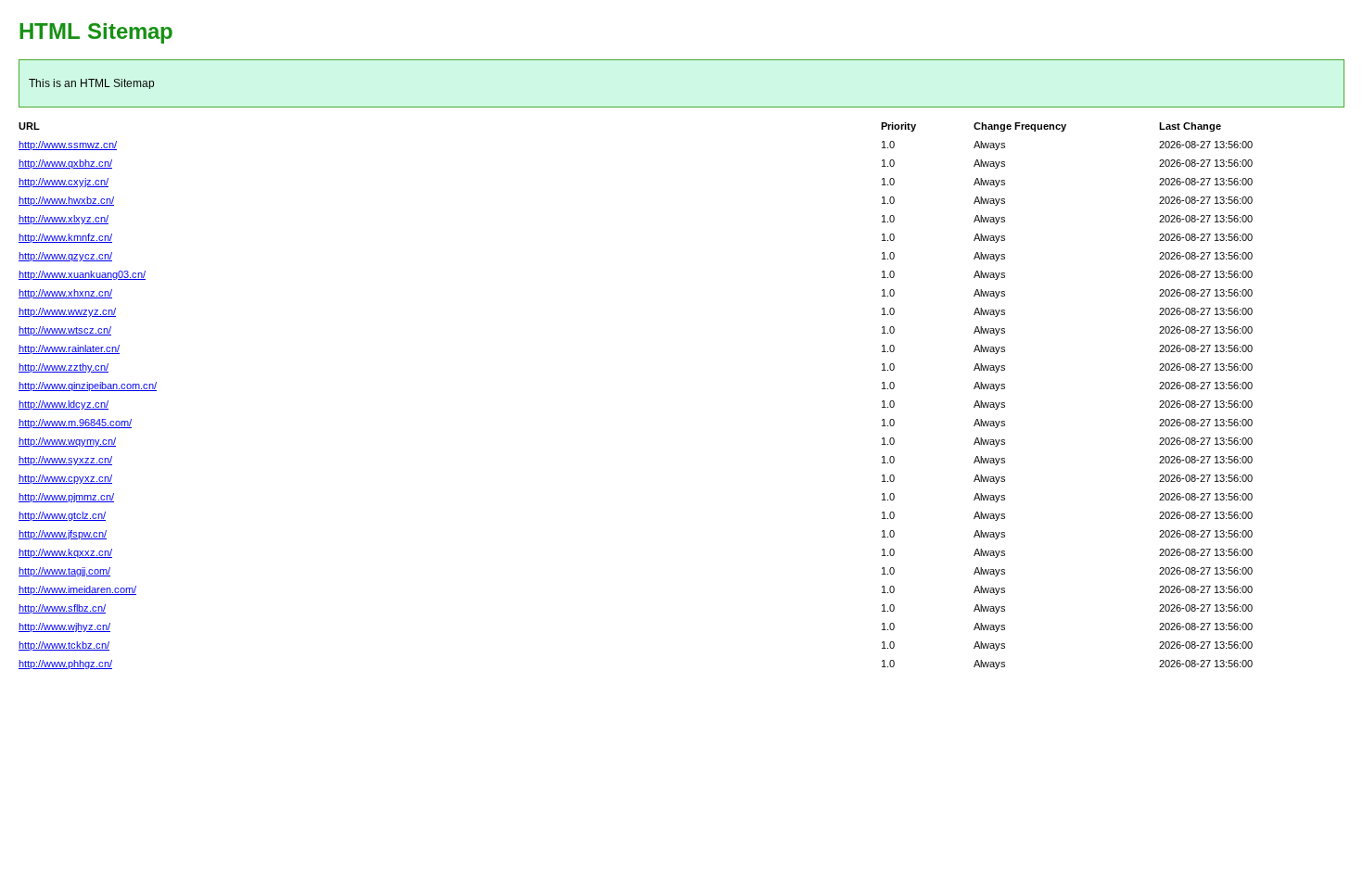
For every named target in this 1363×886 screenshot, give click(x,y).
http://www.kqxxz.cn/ (65, 552)
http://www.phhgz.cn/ (65, 663)
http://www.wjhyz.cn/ (64, 626)
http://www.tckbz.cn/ (64, 645)
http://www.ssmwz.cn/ (68, 144)
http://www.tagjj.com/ (64, 570)
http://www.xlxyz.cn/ (63, 218)
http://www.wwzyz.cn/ (67, 311)
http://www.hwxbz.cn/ (66, 200)
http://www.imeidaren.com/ (77, 589)
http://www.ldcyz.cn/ (63, 404)
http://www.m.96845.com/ (75, 422)
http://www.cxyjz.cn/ (63, 181)
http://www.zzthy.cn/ (63, 367)
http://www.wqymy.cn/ (67, 441)
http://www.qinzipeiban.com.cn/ (88, 385)
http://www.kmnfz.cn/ (65, 237)
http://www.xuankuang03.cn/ (82, 274)
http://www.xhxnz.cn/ (65, 292)
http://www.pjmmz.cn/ (66, 496)
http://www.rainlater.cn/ (69, 348)
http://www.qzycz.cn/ (65, 255)
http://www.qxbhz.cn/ (65, 163)
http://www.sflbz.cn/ (62, 608)
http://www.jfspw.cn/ (63, 533)
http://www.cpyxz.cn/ (65, 478)
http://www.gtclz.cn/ (62, 515)
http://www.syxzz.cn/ (65, 459)
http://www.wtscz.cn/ (65, 329)
